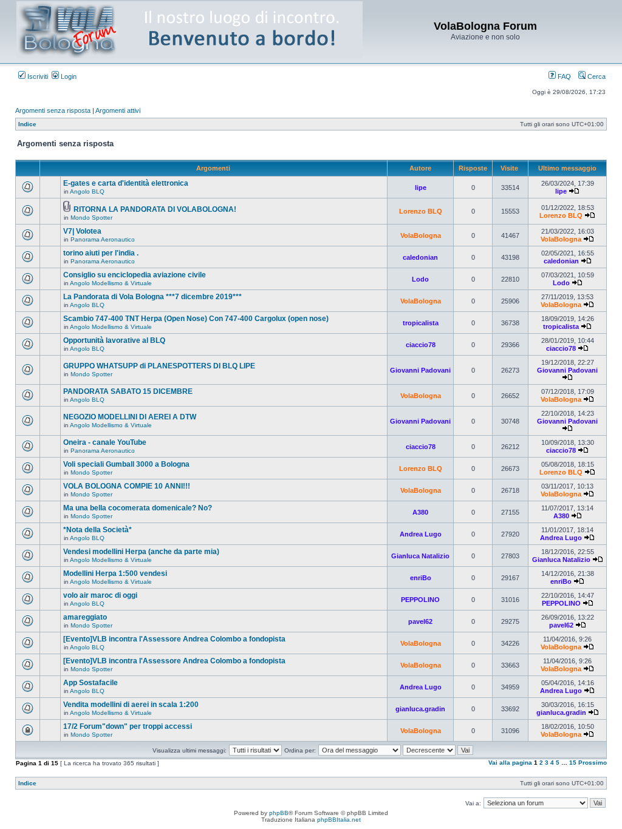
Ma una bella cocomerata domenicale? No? (137, 508)
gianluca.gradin (420, 708)
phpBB (279, 813)
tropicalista (421, 323)
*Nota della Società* (97, 530)
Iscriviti (37, 76)
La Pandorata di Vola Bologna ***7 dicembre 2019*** (152, 297)
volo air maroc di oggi (100, 595)
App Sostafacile (90, 682)
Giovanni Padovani (420, 370)
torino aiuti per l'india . (100, 253)
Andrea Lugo (421, 534)
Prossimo (592, 762)
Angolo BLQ (87, 191)
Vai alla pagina (510, 762)
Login (68, 76)
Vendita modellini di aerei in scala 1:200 (131, 704)
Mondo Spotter (91, 217)
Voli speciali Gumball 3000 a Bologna (126, 464)
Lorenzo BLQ (420, 211)
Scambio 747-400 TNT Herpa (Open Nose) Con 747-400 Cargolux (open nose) (196, 318)
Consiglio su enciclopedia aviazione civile (134, 275)
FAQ (563, 76)
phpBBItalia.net (339, 819)
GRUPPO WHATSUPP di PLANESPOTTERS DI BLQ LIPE (159, 366)
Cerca (596, 76)
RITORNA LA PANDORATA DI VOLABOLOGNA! (154, 209)
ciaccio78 (421, 344)
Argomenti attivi (117, 110)
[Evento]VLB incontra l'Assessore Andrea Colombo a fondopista (174, 639)
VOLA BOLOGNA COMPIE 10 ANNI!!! (126, 486)
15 (572, 762)
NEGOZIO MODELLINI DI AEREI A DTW (129, 417)
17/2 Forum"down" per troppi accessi (127, 726)
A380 (420, 512)
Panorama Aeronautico (102, 239)
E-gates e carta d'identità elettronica (125, 183)
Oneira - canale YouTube (104, 442)
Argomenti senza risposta (53, 110)
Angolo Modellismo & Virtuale (111, 283)
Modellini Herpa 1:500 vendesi (115, 573)
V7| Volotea (82, 231)
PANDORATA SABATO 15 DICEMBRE (128, 391)
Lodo (420, 279)
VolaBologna (420, 235)
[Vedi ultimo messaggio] (574, 191)
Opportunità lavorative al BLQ (114, 340)
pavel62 (420, 621)
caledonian (420, 257)
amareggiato (85, 617)
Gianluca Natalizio (420, 556)
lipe (420, 187)
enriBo (420, 577)
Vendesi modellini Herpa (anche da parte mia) (141, 551)
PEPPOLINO (420, 599)
